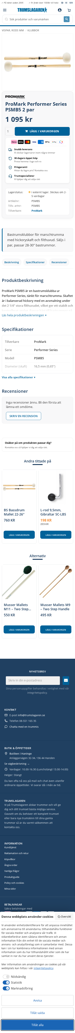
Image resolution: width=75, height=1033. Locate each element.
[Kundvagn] (68, 10)
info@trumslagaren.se (31, 715)
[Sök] (67, 19)
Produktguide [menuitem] (11, 877)
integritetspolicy (37, 692)
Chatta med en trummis (24, 726)
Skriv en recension (23, 416)
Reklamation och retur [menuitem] (16, 853)
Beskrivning (11, 262)
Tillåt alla (37, 1025)
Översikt (66, 916)
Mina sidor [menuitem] (10, 888)
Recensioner (59, 262)
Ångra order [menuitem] (10, 865)
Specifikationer (35, 262)
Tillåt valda (37, 1013)
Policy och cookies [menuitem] (14, 882)
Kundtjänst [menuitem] (10, 847)
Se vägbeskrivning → (17, 763)
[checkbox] (13, 976)
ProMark (36, 210)
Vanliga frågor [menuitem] (11, 871)
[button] (4, 10)
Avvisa (37, 1000)
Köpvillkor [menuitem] (9, 859)
